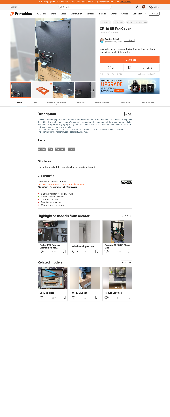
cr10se (72, 149)
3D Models (106, 22)
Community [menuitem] (76, 13)
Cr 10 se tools (47, 292)
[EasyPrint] (137, 7)
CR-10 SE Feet (79, 292)
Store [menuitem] (53, 13)
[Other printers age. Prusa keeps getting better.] (130, 86)
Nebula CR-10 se (113, 292)
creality (41, 149)
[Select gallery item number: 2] (50, 240)
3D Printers (120, 22)
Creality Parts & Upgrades (138, 22)
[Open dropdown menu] (157, 28)
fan (50, 149)
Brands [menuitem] (102, 13)
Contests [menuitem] (90, 13)
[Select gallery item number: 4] (54, 240)
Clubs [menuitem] (63, 13)
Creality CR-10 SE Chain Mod (117, 246)
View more (126, 216)
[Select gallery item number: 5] (56, 240)
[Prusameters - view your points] (143, 6)
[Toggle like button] (41, 251)
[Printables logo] (21, 13)
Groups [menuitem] (124, 13)
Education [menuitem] (137, 13)
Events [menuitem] (113, 13)
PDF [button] (129, 114)
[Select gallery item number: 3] (52, 240)
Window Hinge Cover (83, 246)
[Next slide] (93, 90)
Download (131, 59)
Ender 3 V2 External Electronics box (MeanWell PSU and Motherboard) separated (50, 246)
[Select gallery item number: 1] (48, 240)
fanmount (60, 149)
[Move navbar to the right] (145, 14)
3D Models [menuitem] (41, 13)
